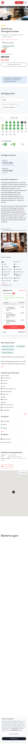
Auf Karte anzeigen (8, 42)
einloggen (8, 78)
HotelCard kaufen (17, 78)
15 (6, 128)
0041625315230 (13, 455)
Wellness (3, 397)
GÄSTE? (3, 97)
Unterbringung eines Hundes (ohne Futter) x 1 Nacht (11, 322)
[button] (9, 107)
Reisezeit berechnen (7, 466)
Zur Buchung (14, 327)
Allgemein (3, 402)
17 (14, 128)
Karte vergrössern (22, 472)
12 (21, 125)
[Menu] (25, 2)
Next (26, 13)
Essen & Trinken (5, 375)
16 (10, 128)
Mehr (4, 283)
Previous (2, 13)
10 (14, 125)
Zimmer (3, 386)
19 (21, 128)
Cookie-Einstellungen (14, 730)
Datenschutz (15, 728)
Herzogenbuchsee (14, 39)
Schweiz (2, 39)
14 (2, 128)
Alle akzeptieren (14, 738)
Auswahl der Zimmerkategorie (10, 104)
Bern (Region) (7, 39)
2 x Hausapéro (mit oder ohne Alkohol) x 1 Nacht (11, 309)
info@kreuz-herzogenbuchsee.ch (16, 456)
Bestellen (19, 2)
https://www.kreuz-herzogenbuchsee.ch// (18, 458)
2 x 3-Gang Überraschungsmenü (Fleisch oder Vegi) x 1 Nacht (11, 315)
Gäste (4, 100)
